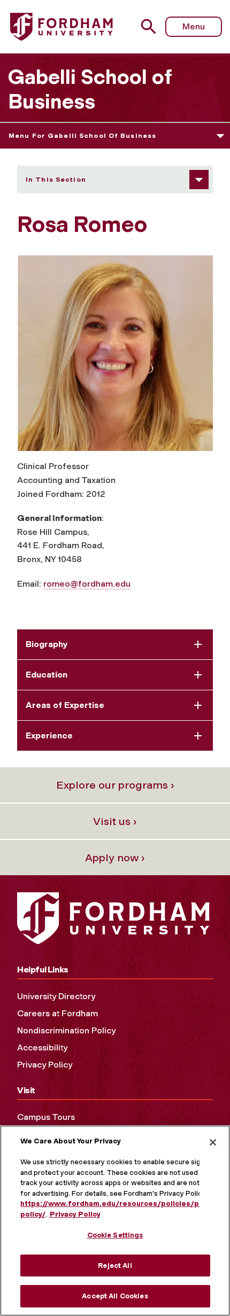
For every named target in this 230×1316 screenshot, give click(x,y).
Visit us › (115, 821)
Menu (193, 26)
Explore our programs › (115, 784)
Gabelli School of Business (90, 89)
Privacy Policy (44, 1065)
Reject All (115, 1266)
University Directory (56, 996)
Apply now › (115, 857)
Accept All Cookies (115, 1296)
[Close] (213, 1142)
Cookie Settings (115, 1235)
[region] (115, 1220)
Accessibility (42, 1047)
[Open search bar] (152, 26)
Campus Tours (46, 1117)
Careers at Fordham (57, 1013)
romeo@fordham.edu (87, 584)
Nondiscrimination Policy (66, 1030)
